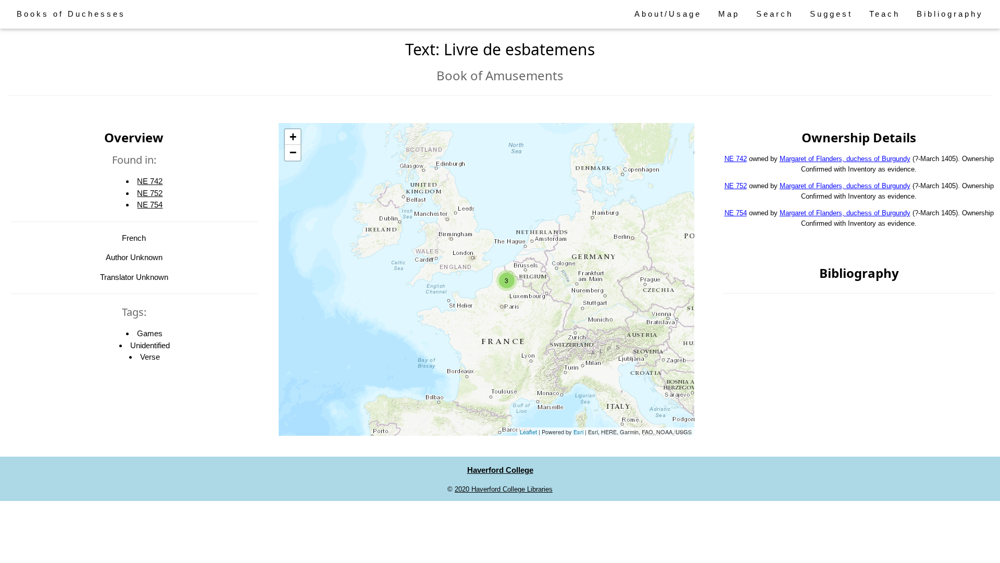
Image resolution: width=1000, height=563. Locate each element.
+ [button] (293, 136)
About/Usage (668, 13)
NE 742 (149, 181)
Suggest (831, 13)
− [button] (293, 152)
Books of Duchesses (71, 13)
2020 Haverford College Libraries (504, 489)
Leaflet (528, 431)
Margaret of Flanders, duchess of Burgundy (845, 159)
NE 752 (149, 193)
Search (774, 13)
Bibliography (950, 13)
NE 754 (149, 204)
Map (729, 13)
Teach (884, 13)
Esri (578, 431)
